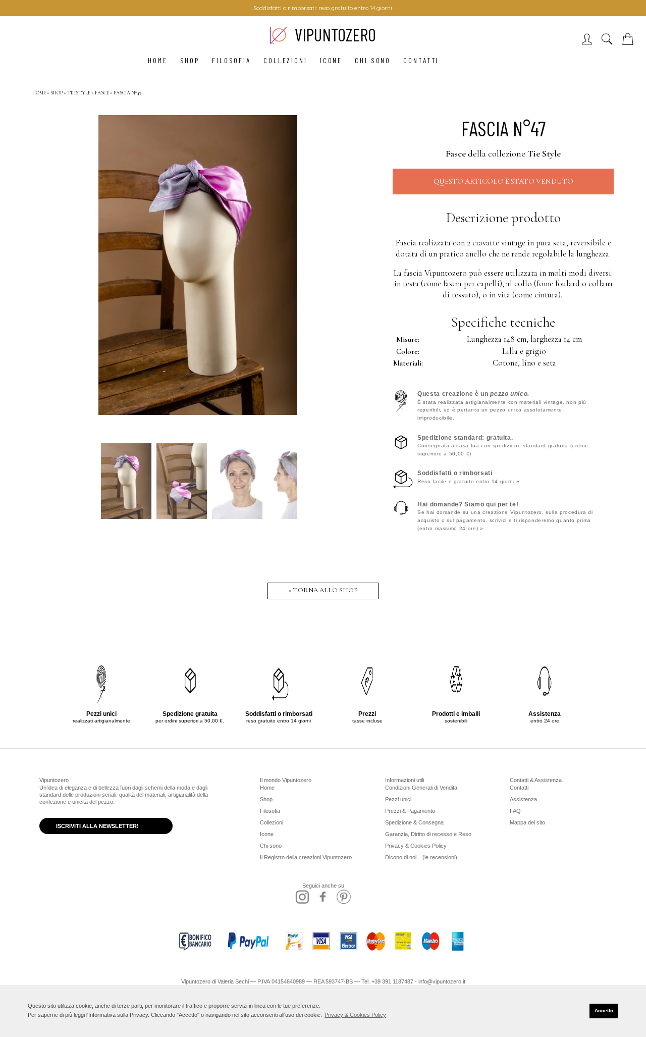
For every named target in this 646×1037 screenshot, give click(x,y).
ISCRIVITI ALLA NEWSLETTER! (97, 826)
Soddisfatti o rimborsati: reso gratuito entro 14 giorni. (323, 8)
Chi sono (373, 60)
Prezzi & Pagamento (410, 811)
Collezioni (285, 60)
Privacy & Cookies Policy (416, 846)
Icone (331, 60)
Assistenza (523, 799)
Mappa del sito (527, 822)
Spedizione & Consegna (414, 822)
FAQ (515, 811)
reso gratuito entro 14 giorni (278, 717)
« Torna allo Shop (323, 590)
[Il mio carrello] (630, 42)
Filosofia (231, 60)
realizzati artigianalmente (101, 717)
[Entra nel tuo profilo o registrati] (589, 42)
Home (158, 60)
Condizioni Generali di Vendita (421, 788)
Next (284, 264)
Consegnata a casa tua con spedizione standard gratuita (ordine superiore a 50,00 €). (502, 445)
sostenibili (456, 717)
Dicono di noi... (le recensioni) (421, 857)
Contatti (421, 60)
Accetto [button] (604, 1010)
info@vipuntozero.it (441, 981)
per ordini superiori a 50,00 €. (189, 717)
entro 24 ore (544, 717)
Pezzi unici (398, 799)
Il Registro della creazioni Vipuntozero (306, 857)
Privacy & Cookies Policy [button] (355, 1015)
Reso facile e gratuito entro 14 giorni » (468, 477)
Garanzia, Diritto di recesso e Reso (428, 834)
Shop (190, 60)
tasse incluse (367, 717)
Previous (111, 264)
